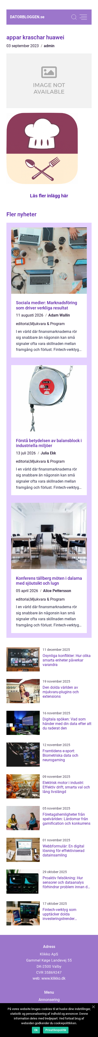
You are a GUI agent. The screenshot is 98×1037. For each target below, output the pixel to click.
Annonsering (49, 999)
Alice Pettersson (57, 591)
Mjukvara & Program (47, 324)
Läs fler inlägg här (49, 196)
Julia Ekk (48, 453)
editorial (22, 324)
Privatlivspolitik (55, 1030)
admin (49, 46)
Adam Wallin (59, 315)
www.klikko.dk (53, 978)
